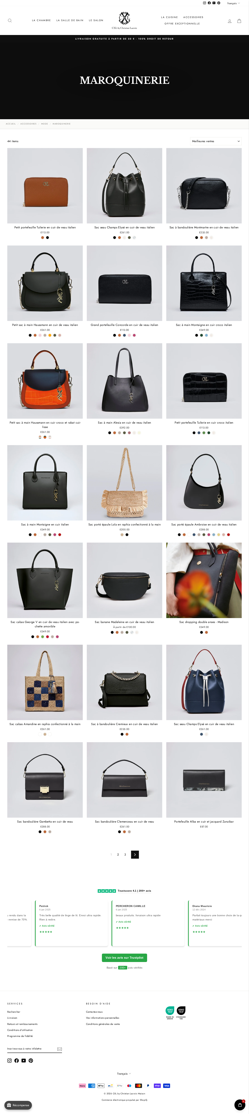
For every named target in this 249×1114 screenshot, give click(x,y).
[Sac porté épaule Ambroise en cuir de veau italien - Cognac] (184, 534)
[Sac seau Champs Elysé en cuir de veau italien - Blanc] (124, 237)
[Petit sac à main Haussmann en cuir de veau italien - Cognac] (35, 335)
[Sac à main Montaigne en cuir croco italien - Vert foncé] (201, 335)
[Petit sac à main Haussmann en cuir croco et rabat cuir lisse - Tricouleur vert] (40, 437)
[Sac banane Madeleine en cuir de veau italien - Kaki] (127, 632)
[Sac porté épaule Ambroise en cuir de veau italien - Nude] (199, 534)
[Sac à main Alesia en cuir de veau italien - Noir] (109, 433)
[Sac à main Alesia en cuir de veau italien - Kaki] (124, 433)
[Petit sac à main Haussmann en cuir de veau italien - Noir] (30, 335)
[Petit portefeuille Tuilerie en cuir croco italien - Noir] (194, 433)
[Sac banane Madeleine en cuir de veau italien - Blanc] (137, 632)
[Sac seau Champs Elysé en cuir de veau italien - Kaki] (129, 237)
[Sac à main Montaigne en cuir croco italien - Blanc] (211, 335)
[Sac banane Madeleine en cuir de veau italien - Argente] (132, 632)
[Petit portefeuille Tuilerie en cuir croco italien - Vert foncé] (209, 433)
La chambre (41, 20)
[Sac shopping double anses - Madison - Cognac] (206, 632)
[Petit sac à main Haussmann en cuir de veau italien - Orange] (50, 335)
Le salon (96, 20)
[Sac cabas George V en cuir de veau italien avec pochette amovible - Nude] (52, 636)
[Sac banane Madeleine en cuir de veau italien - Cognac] (117, 632)
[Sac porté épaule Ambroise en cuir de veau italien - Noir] (179, 534)
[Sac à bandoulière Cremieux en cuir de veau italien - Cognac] (127, 734)
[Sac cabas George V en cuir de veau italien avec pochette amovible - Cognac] (37, 636)
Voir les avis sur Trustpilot (124, 957)
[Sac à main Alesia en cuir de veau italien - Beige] (139, 433)
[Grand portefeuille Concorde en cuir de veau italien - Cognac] (119, 335)
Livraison (12, 1018)
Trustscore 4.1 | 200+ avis (134, 890)
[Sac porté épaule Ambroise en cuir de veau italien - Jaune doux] (218, 534)
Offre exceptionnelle (182, 23)
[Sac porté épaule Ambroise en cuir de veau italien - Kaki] (204, 534)
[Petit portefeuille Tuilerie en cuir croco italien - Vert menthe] (204, 433)
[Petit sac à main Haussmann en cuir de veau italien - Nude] (45, 335)
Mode (44, 123)
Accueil (11, 123)
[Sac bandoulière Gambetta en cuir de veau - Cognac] (45, 831)
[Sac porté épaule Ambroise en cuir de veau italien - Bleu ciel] (213, 534)
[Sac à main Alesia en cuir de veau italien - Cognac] (114, 433)
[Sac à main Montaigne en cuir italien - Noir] (30, 534)
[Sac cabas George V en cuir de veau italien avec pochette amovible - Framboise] (57, 636)
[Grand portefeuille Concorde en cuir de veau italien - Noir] (114, 335)
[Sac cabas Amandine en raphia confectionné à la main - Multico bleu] (40, 734)
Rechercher (13, 1012)
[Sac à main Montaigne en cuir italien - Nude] (45, 534)
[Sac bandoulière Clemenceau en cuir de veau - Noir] (119, 831)
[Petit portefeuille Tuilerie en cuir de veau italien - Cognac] (42, 237)
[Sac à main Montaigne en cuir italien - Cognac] (35, 534)
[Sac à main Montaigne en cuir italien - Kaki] (50, 534)
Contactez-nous (94, 1012)
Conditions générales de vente (103, 1024)
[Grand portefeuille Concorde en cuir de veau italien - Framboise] (134, 335)
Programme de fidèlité (20, 1036)
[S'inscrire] (59, 1049)
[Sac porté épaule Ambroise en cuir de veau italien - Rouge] (228, 534)
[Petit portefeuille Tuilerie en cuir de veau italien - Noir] (47, 237)
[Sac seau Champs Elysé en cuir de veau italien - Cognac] (119, 237)
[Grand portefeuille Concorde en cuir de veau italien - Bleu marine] (124, 335)
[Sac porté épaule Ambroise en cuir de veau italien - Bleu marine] (194, 534)
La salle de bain (70, 20)
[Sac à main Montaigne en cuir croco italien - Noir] (196, 335)
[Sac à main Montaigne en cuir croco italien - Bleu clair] (206, 335)
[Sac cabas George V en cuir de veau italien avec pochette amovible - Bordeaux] (47, 636)
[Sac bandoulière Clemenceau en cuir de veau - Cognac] (124, 831)
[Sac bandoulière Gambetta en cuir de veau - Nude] (50, 831)
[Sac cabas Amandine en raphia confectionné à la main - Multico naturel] (50, 734)
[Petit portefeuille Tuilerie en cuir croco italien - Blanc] (213, 433)
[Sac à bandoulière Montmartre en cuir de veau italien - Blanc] (211, 237)
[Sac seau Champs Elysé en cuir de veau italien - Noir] (114, 237)
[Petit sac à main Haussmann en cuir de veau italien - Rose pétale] (59, 335)
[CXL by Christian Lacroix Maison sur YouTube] (24, 1060)
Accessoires (193, 17)
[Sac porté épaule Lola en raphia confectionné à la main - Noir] (127, 534)
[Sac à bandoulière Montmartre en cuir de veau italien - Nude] (206, 237)
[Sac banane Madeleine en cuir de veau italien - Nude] (122, 632)
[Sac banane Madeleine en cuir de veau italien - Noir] (112, 632)
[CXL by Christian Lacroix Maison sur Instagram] (9, 1060)
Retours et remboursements (22, 1024)
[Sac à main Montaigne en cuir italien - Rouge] (59, 534)
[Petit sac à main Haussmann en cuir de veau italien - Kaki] (55, 335)
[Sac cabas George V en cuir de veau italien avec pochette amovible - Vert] (42, 636)
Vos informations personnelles (102, 1018)
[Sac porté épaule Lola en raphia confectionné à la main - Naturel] (122, 534)
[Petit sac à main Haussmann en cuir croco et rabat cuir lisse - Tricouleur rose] (50, 437)
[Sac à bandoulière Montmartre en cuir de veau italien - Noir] (196, 237)
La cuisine (169, 17)
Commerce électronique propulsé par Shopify (124, 1100)
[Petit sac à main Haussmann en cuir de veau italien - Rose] (40, 335)
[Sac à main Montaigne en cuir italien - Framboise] (55, 534)
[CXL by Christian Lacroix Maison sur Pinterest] (31, 1060)
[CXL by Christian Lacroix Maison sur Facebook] (16, 1060)
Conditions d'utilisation (20, 1030)
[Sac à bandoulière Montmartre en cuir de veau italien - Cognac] (201, 237)
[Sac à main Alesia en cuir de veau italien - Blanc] (134, 433)
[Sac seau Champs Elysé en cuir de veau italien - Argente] (134, 237)
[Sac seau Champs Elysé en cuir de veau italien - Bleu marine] (201, 734)
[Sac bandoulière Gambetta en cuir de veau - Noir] (40, 831)
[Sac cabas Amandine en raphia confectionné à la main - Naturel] (45, 734)
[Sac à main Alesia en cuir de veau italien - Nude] (119, 433)
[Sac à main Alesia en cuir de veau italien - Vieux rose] (129, 433)
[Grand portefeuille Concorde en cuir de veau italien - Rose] (129, 335)
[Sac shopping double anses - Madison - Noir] (201, 632)
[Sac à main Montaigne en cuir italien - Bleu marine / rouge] (40, 534)
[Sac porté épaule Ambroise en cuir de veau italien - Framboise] (209, 534)
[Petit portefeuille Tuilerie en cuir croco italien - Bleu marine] (199, 433)
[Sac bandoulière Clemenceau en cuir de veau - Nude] (129, 831)
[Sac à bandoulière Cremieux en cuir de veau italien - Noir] (122, 734)
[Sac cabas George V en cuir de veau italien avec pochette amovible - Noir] (32, 636)
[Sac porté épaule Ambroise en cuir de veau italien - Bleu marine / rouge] (189, 534)
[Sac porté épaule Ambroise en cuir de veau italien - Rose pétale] (223, 534)
